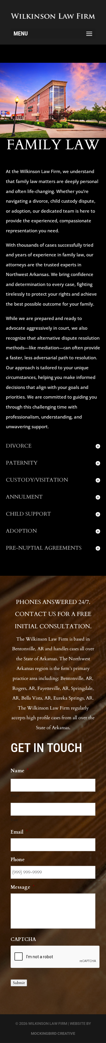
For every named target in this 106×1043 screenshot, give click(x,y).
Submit (19, 983)
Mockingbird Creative (53, 1033)
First (15, 795)
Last (14, 819)
